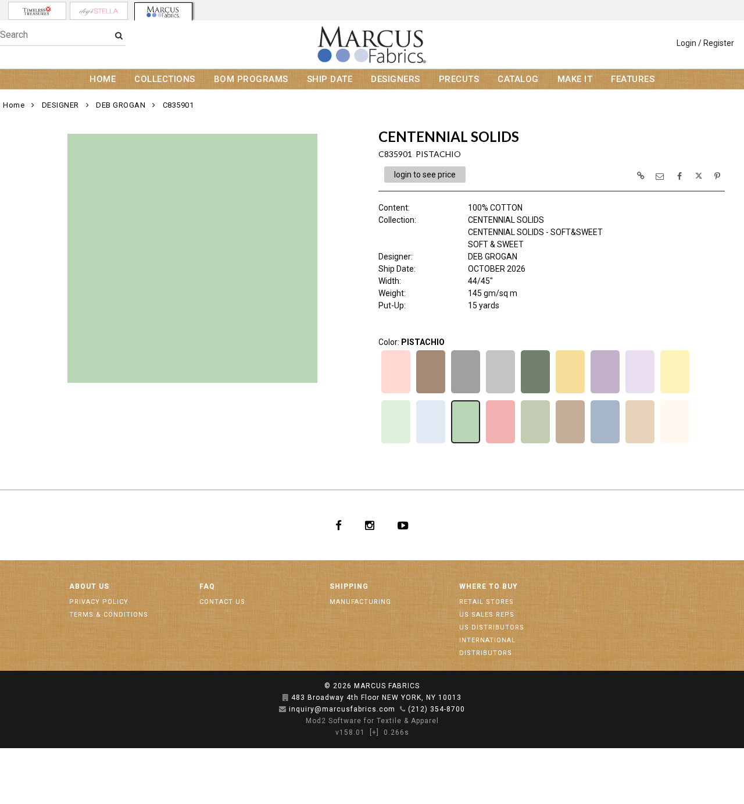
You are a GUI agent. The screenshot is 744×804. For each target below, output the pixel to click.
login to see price (425, 174)
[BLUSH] (395, 392)
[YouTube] (403, 525)
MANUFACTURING (360, 602)
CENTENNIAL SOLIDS (506, 220)
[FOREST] (535, 392)
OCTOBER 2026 (496, 268)
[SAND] (570, 442)
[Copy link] (641, 176)
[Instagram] (369, 525)
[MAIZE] (674, 392)
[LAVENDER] (605, 392)
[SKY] (605, 442)
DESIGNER (60, 105)
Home (13, 105)
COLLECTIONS (164, 79)
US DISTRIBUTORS (491, 627)
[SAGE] (535, 442)
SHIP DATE (330, 79)
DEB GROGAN (120, 105)
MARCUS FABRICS (387, 686)
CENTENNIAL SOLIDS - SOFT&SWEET (535, 232)
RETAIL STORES (486, 602)
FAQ (207, 586)
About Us (89, 586)
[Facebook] (338, 525)
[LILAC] (640, 392)
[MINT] (395, 442)
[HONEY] (570, 392)
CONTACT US (222, 602)
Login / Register (705, 43)
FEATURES (632, 79)
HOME (103, 79)
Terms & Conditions (108, 614)
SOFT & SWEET (496, 244)
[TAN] (640, 442)
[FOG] (500, 392)
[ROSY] (500, 442)
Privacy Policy (98, 602)
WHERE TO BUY (488, 586)
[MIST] (430, 442)
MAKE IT (575, 79)
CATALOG (518, 79)
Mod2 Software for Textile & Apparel (372, 721)
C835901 (178, 105)
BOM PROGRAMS (251, 79)
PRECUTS (459, 79)
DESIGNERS (395, 79)
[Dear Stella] (99, 11)
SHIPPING (349, 586)
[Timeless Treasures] (37, 11)
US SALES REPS (486, 614)
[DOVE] (465, 392)
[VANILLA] (674, 442)
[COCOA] (430, 392)
